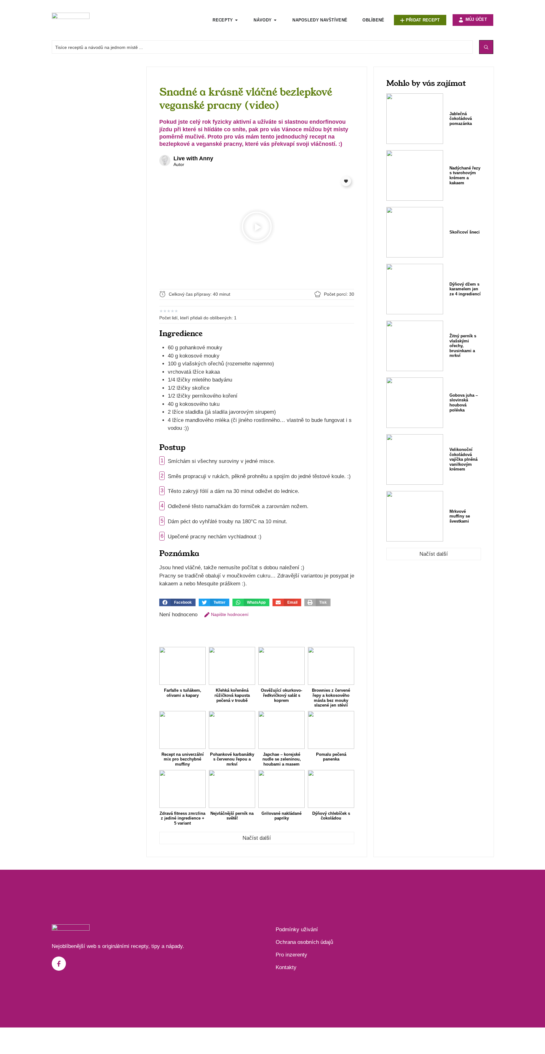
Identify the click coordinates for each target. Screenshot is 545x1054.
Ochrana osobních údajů (304, 942)
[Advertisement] (96, 161)
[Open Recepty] (236, 20)
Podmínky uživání (297, 930)
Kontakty (286, 967)
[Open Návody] (275, 20)
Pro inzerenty (291, 955)
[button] (256, 228)
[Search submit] (486, 47)
